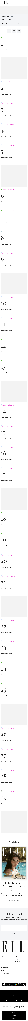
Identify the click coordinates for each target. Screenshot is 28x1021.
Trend (2, 962)
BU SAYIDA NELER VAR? (14, 900)
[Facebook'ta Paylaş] (9, 31)
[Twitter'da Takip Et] (10, 1000)
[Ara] (25, 2)
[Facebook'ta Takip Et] (7, 1000)
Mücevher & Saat (5, 973)
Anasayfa (3, 16)
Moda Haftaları (4, 967)
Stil (1, 964)
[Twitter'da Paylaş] (14, 31)
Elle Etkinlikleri (18, 962)
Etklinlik (17, 956)
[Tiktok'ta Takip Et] (21, 1000)
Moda (8, 16)
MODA (2, 956)
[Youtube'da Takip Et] (17, 1000)
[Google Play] (20, 984)
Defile (12, 16)
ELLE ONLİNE (12, 23)
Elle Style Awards (19, 959)
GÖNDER (14, 933)
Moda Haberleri (4, 959)
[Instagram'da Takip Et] (13, 1000)
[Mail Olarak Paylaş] (19, 31)
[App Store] (8, 984)
